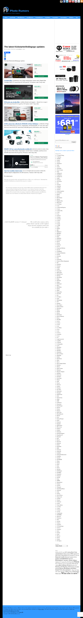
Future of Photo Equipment (63, 261)
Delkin (58, 228)
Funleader (59, 259)
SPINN (58, 480)
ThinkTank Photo (61, 488)
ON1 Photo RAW (70, 562)
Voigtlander (59, 513)
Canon (58, 209)
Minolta (59, 365)
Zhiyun (58, 536)
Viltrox (58, 508)
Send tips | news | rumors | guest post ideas (64, 150)
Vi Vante (59, 506)
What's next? (58, 573)
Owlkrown (59, 402)
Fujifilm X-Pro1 (73, 557)
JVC (58, 301)
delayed (68, 555)
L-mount (65, 560)
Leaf (58, 326)
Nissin (58, 383)
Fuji (58, 258)
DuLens (58, 235)
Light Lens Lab (60, 339)
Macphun (59, 347)
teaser (57, 570)
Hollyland (59, 284)
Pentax (58, 409)
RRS (58, 448)
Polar (58, 420)
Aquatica (59, 179)
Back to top (8, 355)
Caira (58, 205)
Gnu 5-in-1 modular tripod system (13, 171)
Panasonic (59, 404)
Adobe (58, 160)
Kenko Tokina (60, 306)
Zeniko (58, 532)
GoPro (58, 269)
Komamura (59, 314)
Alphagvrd (59, 173)
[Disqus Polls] (26, 250)
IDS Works (59, 287)
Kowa (58, 318)
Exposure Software (61, 248)
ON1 (58, 396)
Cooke (58, 222)
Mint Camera (60, 368)
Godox (58, 267)
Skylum (58, 469)
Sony (58, 479)
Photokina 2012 (74, 565)
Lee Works (59, 327)
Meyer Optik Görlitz (61, 363)
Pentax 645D (57, 563)
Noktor (58, 386)
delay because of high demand (61, 555)
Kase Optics (59, 305)
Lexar (58, 336)
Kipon (58, 310)
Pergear (58, 410)
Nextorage (59, 378)
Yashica (58, 523)
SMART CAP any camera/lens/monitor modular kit (18, 149)
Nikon (58, 379)
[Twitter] (26, 56)
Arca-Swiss (59, 181)
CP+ (78, 553)
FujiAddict (47, 17)
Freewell (59, 256)
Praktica (59, 428)
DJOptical (59, 231)
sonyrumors (73, 568)
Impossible (59, 292)
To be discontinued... (65, 570)
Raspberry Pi (60, 435)
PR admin (8, 49)
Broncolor (59, 202)
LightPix (59, 340)
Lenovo (58, 332)
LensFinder (12, 17)
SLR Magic (59, 471)
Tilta (58, 492)
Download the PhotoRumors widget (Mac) (11, 610)
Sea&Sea (59, 456)
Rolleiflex (59, 446)
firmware (67, 557)
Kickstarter (25, 179)
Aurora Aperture (60, 191)
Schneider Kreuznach (61, 454)
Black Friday (74, 552)
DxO (58, 236)
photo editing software (65, 565)
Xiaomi (58, 521)
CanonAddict (63, 17)
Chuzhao (59, 218)
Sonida (58, 477)
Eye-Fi (58, 249)
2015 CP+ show (62, 552)
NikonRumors (21, 17)
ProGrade (59, 432)
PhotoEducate (60, 414)
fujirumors (65, 558)
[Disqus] (26, 291)
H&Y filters (59, 272)
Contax (58, 220)
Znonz (58, 537)
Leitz (58, 331)
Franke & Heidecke (61, 253)
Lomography (60, 344)
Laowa (58, 324)
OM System (59, 394)
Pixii (58, 417)
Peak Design (59, 405)
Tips (77, 17)
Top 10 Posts (60, 495)
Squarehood (59, 482)
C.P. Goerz (59, 204)
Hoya (58, 285)
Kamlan (58, 303)
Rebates (62, 568)
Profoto (58, 430)
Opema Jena (59, 397)
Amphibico (59, 175)
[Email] (26, 57)
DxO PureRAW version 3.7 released (15, 222)
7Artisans (59, 157)
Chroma (58, 217)
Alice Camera (60, 170)
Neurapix (59, 376)
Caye (58, 214)
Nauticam (59, 375)
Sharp (58, 461)
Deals (58, 227)
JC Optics (59, 297)
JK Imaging (59, 300)
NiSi (58, 381)
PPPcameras (59, 425)
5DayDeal (57, 552)
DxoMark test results (74, 555)
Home (6, 17)
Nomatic (59, 388)
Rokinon (59, 443)
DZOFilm (59, 238)
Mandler (59, 350)
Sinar (58, 464)
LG (57, 337)
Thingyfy (59, 487)
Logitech (59, 342)
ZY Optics (59, 540)
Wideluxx (59, 518)
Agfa (58, 165)
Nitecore (59, 384)
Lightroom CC (58, 562)
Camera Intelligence (61, 207)
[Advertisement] (26, 32)
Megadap (59, 355)
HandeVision (60, 274)
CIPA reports (73, 554)
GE (57, 262)
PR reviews (59, 427)
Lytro (58, 345)
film (78, 555)
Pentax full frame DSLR (64, 563)
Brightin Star (60, 201)
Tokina (58, 493)
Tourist (58, 500)
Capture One (59, 210)
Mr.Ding (59, 373)
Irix (58, 295)
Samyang (59, 451)
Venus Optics (60, 505)
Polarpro (59, 423)
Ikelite (58, 288)
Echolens (59, 240)
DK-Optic (59, 233)
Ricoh (58, 440)
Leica (58, 329)
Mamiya (59, 349)
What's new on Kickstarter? (34, 179)
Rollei (58, 445)
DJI (57, 230)
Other (16, 179)
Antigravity (59, 176)
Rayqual (59, 436)
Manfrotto (59, 352)
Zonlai (58, 539)
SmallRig (59, 472)
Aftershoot (59, 163)
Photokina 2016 (66, 567)
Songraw (59, 475)
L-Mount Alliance (72, 560)
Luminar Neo (64, 562)
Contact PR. (21, 612)
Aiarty (58, 166)
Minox (58, 366)
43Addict (71, 17)
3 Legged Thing (60, 155)
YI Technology (60, 526)
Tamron (58, 484)
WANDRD (59, 514)
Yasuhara (59, 524)
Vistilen (58, 510)
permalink (6, 181)
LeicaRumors (30, 17)
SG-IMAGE (59, 459)
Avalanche (59, 192)
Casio (58, 212)
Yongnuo (59, 529)
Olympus (59, 392)
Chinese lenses (66, 554)
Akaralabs (59, 168)
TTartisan (59, 501)
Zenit (58, 534)
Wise (58, 519)
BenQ (58, 194)
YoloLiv (59, 527)
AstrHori (59, 188)
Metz (58, 360)
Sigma (58, 462)
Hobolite (59, 280)
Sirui (58, 466)
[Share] (26, 59)
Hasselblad (59, 277)
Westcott (59, 516)
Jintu (58, 298)
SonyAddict (55, 17)
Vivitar (58, 511)
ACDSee (59, 158)
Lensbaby (59, 334)
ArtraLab (59, 186)
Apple (58, 178)
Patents (76, 562)
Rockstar (59, 441)
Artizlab (59, 184)
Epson (58, 241)
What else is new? (69, 573)
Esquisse (59, 244)
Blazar (58, 199)
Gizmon (58, 266)
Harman (58, 275)
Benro (58, 196)
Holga (58, 282)
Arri (58, 183)
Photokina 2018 (73, 566)
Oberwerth (59, 391)
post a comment (28, 181)
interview (71, 558)
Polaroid (59, 422)
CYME (58, 225)
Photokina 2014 (59, 567)
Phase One (59, 412)
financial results (60, 557)
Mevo (58, 362)
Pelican (58, 407)
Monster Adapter (60, 371)
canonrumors (59, 554)
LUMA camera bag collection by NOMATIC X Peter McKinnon (21, 124)
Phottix (58, 415)
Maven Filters (60, 353)
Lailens (58, 323)
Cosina (58, 223)
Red (58, 438)
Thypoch (59, 490)
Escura (58, 243)
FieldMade (59, 251)
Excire (58, 246)
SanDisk (59, 453)
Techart (58, 485)
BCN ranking (68, 552)
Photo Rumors (19, 10)
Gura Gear (59, 271)
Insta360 (59, 293)
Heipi (58, 279)
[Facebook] (26, 54)
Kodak (58, 311)
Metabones (59, 358)
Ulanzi (58, 503)
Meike (58, 357)
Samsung (59, 449)
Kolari (58, 313)
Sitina (58, 467)
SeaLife (58, 458)
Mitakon (59, 370)
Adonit (58, 162)
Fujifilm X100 (58, 558)
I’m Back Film (8, 80)
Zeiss (58, 531)
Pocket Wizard (60, 419)
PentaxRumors (39, 17)
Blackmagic (59, 197)
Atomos (58, 189)
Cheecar (59, 215)
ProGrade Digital (60, 433)
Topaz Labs (59, 497)
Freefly (58, 254)
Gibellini (59, 264)
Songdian (59, 474)
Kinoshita (59, 308)
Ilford (58, 290)
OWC (58, 401)
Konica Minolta (60, 316)
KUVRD (59, 319)
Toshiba (58, 498)
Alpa (58, 171)
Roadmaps (67, 568)
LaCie (58, 321)
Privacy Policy (41, 609)
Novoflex (59, 389)
